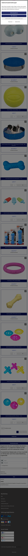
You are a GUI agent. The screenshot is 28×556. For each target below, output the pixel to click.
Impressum (10, 21)
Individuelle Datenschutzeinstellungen (14, 18)
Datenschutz (17, 21)
